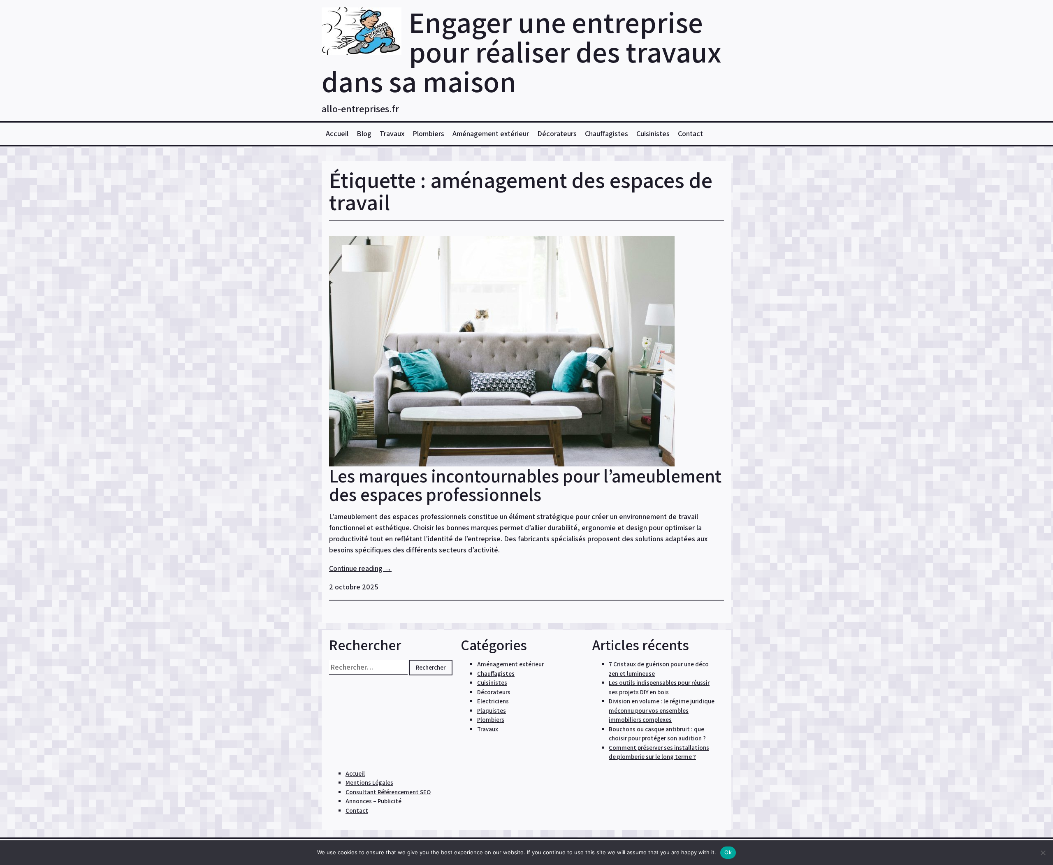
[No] (1043, 853)
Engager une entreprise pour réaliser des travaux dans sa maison (521, 51)
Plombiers (428, 133)
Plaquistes (491, 710)
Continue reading (360, 568)
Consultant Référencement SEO (388, 792)
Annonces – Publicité (373, 801)
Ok (728, 852)
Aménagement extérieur (490, 133)
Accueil (337, 133)
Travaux (392, 133)
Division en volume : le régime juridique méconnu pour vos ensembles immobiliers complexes (661, 710)
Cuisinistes (653, 133)
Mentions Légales (369, 782)
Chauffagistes (606, 133)
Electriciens (493, 701)
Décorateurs (557, 133)
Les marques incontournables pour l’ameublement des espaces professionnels (525, 485)
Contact (690, 133)
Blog (364, 133)
